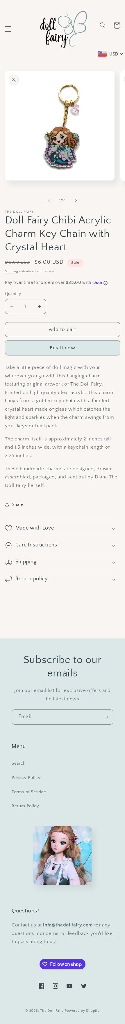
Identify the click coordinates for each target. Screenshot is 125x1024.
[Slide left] (49, 200)
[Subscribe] (106, 717)
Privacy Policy (26, 777)
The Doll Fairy (52, 1011)
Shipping (11, 271)
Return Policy (25, 805)
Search (19, 763)
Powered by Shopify (82, 1011)
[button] (8, 29)
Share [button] (18, 504)
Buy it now (63, 347)
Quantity (13, 293)
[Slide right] (75, 200)
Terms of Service (29, 791)
